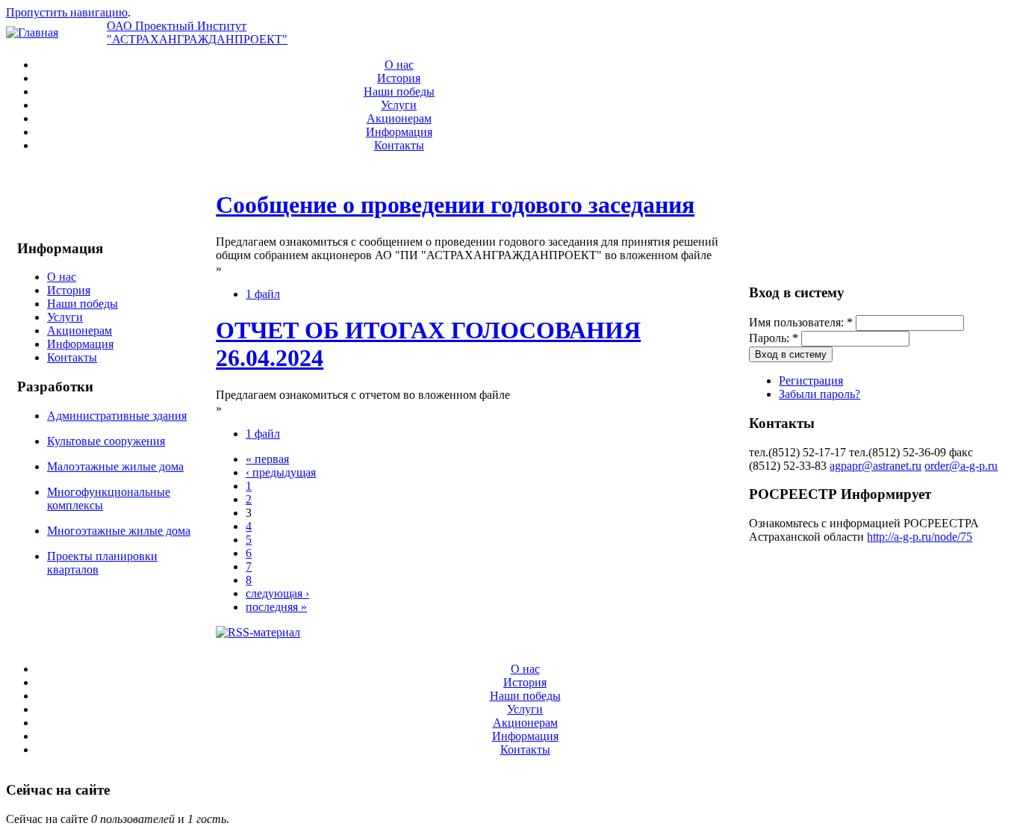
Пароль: (773, 338)
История (398, 78)
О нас (399, 64)
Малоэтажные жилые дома (115, 466)
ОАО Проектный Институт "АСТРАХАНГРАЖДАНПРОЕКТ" (197, 32)
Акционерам (399, 118)
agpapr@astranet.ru (875, 465)
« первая (267, 459)
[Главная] (32, 32)
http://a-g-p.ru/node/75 (919, 536)
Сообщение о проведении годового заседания (455, 204)
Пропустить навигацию (67, 12)
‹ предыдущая (281, 472)
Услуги (399, 105)
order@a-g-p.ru (961, 465)
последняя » (276, 606)
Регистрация (811, 380)
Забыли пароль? (819, 394)
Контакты (399, 145)
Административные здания (117, 415)
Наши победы (399, 91)
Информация (399, 131)
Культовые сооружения (106, 441)
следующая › (277, 593)
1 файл (263, 294)
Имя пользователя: (801, 322)
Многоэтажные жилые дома (118, 530)
